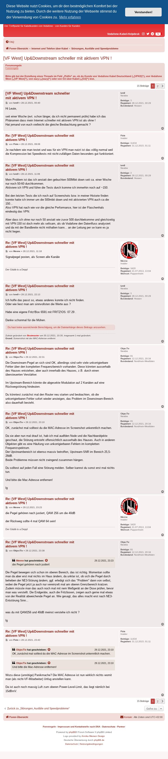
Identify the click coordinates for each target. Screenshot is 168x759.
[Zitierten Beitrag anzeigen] (47, 561)
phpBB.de (99, 740)
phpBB (72, 732)
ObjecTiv (21, 649)
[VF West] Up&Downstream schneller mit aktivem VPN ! (57, 58)
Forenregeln (11, 68)
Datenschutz (108, 726)
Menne (20, 560)
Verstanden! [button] (143, 12)
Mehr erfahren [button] (70, 17)
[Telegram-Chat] (153, 34)
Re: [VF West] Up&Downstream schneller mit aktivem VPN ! (39, 138)
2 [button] (157, 86)
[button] (162, 86)
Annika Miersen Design (93, 736)
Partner (121, 726)
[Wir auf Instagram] (143, 34)
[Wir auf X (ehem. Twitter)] (148, 34)
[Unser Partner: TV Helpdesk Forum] (158, 34)
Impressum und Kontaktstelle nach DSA (79, 726)
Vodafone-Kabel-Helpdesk (123, 34)
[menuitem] (9, 42)
